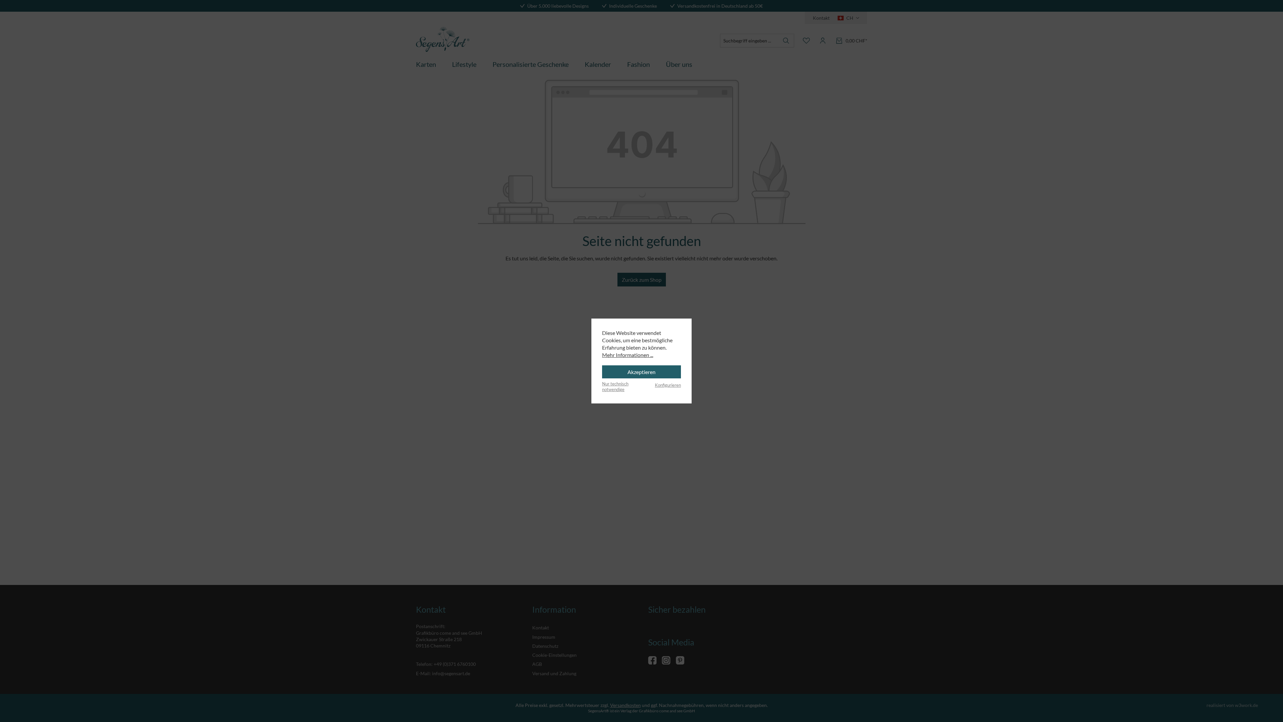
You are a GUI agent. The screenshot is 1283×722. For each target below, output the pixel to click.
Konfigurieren (668, 385)
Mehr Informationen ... (627, 355)
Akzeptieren (641, 372)
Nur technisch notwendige (615, 386)
